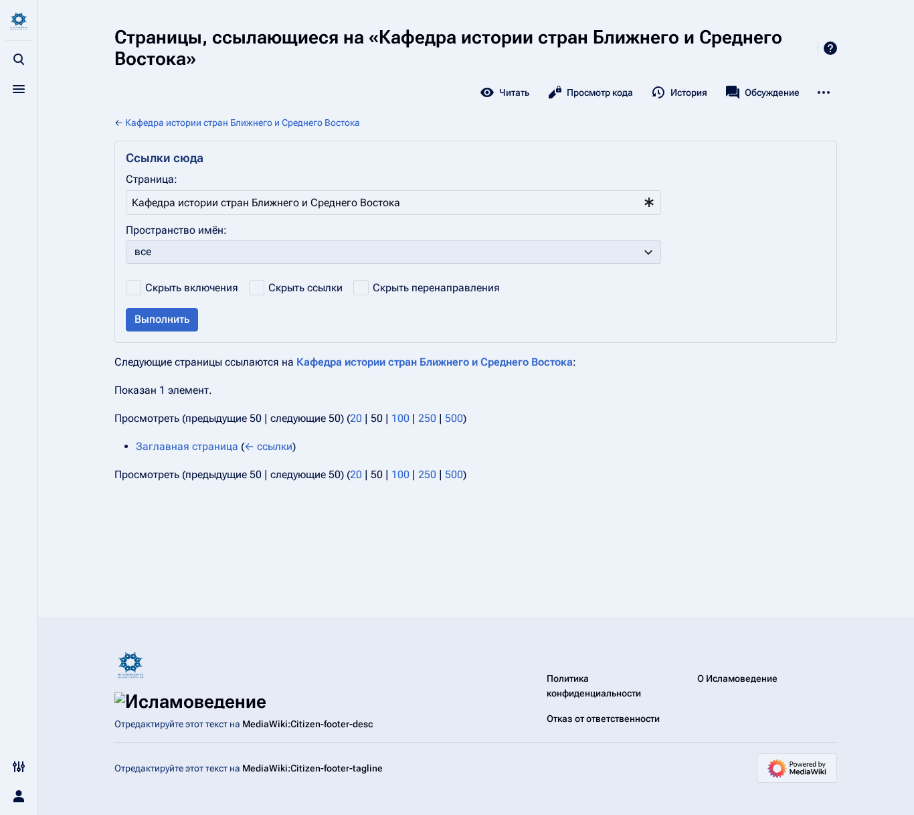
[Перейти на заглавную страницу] (18, 21)
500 (454, 418)
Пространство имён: (176, 230)
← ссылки (268, 446)
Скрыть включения (191, 287)
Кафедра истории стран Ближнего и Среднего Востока (242, 122)
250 (427, 418)
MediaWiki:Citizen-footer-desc (307, 724)
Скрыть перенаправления (436, 287)
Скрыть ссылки (305, 287)
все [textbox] (142, 251)
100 (400, 418)
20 (356, 418)
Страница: (151, 179)
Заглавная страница (187, 446)
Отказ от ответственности (603, 718)
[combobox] (393, 202)
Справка (830, 48)
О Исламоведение (737, 678)
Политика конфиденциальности (594, 685)
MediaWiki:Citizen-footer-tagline (312, 768)
